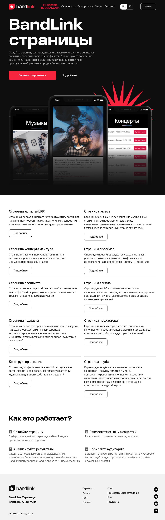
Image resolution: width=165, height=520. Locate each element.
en (130, 6)
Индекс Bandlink (50, 6)
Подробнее (21, 233)
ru (123, 6)
